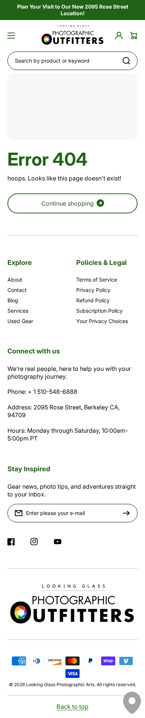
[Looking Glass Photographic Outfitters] (72, 36)
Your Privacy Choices (102, 321)
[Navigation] (11, 35)
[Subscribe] (128, 513)
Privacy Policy (93, 290)
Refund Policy (93, 300)
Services (17, 311)
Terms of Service (96, 279)
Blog (12, 300)
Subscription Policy (99, 311)
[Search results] (128, 60)
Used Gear (20, 321)
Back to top (72, 706)
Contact (17, 290)
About (14, 279)
